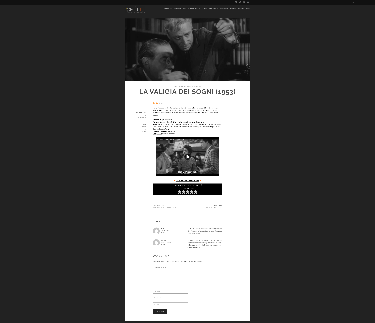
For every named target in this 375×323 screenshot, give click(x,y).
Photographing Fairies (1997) (164, 207)
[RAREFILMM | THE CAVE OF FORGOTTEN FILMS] (135, 12)
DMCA (248, 8)
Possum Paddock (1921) (213, 207)
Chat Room (213, 8)
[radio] (179, 192)
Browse (203, 8)
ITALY (144, 131)
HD (145, 129)
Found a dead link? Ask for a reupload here (181, 8)
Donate (241, 8)
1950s (144, 126)
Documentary (141, 117)
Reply (163, 232)
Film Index (224, 8)
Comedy (197, 87)
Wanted (233, 8)
